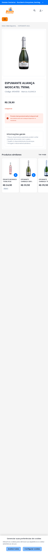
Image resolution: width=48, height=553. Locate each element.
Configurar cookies (32, 549)
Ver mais (42, 154)
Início (4, 26)
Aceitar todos (13, 549)
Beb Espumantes (13, 26)
